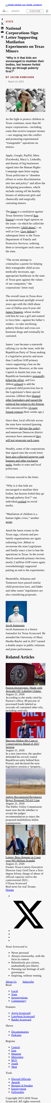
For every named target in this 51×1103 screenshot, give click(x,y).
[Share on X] (2, 24)
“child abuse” (28, 227)
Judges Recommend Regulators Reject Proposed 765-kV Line (24, 798)
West (14, 1066)
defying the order (29, 428)
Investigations (19, 997)
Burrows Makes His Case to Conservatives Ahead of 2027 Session (22, 744)
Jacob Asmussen (22, 77)
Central (15, 1047)
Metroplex (17, 1056)
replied (21, 501)
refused (18, 384)
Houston (16, 1053)
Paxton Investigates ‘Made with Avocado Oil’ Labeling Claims (24, 689)
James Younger (14, 311)
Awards (15, 1082)
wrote (9, 521)
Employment (18, 1088)
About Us (11, 981)
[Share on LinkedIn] (2, 28)
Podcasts (16, 1034)
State (9, 21)
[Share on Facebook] (2, 19)
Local (14, 991)
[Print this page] (2, 37)
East (13, 1050)
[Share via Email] (2, 32)
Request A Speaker (22, 1085)
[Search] (47, 11)
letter (13, 211)
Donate (15, 11)
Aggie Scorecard (20, 1012)
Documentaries (20, 1031)
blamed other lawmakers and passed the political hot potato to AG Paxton (25, 399)
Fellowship (17, 1091)
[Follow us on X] (28, 930)
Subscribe (35, 11)
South (14, 1063)
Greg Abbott (28, 231)
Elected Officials (21, 1078)
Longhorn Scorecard (23, 1016)
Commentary (18, 1000)
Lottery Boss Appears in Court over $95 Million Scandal (23, 859)
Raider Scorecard (21, 1019)
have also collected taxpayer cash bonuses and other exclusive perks (25, 460)
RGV (14, 1060)
